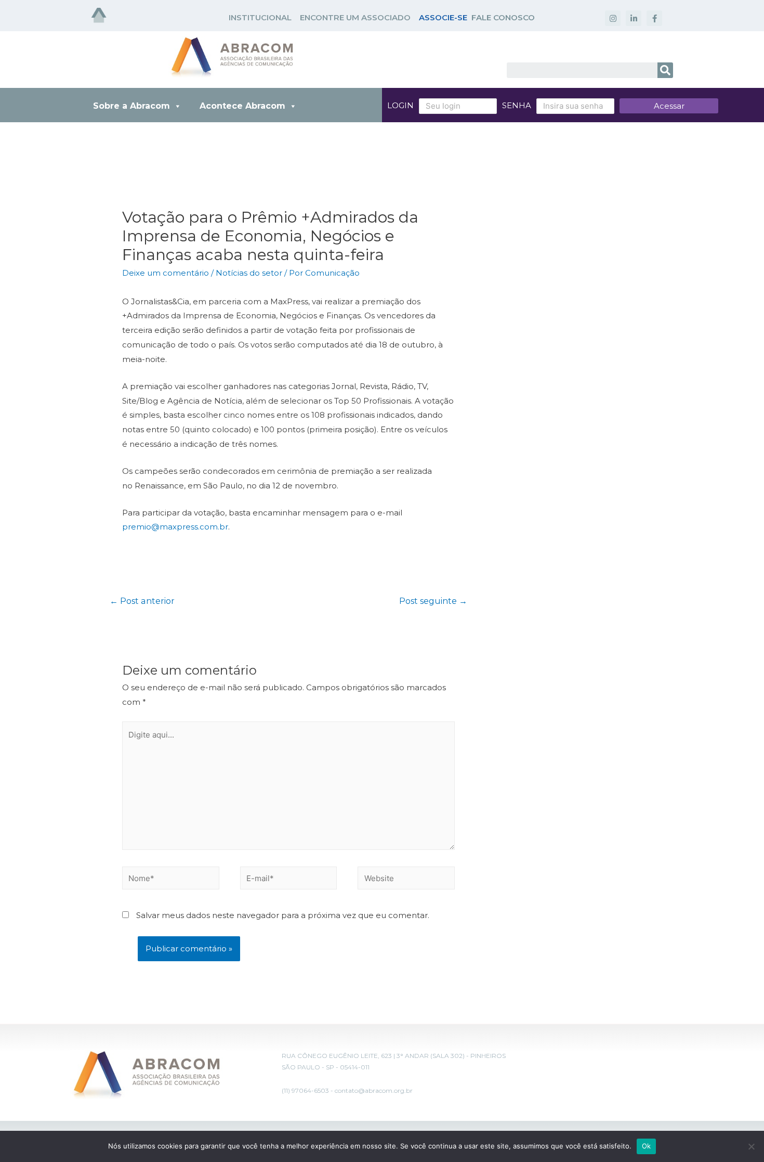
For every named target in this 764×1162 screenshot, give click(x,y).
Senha (516, 105)
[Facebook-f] (654, 18)
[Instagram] (613, 18)
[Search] (665, 70)
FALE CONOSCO (503, 17)
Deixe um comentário (165, 273)
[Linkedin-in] (633, 18)
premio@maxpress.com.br (175, 527)
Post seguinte (433, 601)
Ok (646, 1146)
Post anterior (142, 601)
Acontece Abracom (242, 106)
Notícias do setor (249, 273)
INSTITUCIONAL (260, 17)
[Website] (406, 880)
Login (400, 105)
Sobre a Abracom (131, 106)
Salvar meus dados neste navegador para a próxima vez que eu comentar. (282, 915)
